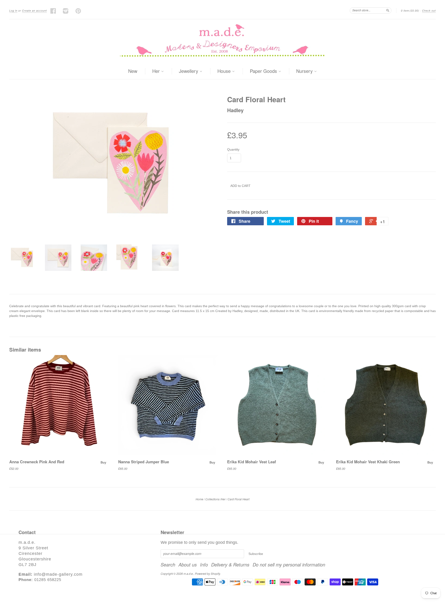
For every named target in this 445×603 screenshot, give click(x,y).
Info (204, 564)
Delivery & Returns (230, 564)
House (224, 71)
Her (156, 71)
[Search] (387, 10)
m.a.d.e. (189, 573)
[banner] (222, 41)
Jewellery (189, 71)
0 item (410, 10)
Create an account (34, 10)
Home (199, 499)
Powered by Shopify (207, 573)
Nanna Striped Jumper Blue (143, 461)
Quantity (233, 149)
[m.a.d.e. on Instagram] (66, 11)
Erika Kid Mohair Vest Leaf (251, 461)
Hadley (235, 110)
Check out (429, 10)
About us (187, 564)
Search (168, 564)
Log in (13, 10)
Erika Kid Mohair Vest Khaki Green (368, 461)
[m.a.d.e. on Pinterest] (78, 11)
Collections (212, 499)
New (132, 70)
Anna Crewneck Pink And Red (36, 461)
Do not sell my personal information (289, 564)
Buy (103, 462)
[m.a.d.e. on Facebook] (53, 11)
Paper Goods (264, 71)
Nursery (305, 71)
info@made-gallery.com (58, 574)
